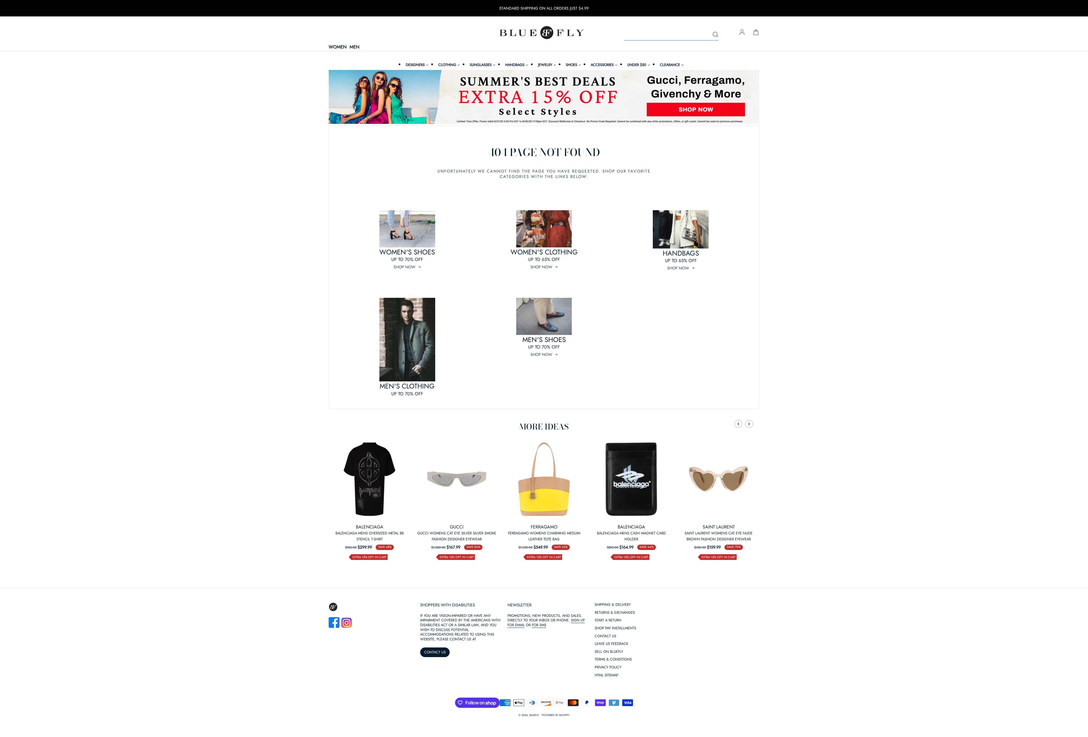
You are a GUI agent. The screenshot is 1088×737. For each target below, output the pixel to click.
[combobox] (671, 35)
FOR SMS (539, 625)
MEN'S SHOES (544, 340)
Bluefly (534, 715)
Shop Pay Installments (615, 628)
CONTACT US (435, 652)
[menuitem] (416, 64)
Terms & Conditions (613, 659)
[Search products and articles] (715, 35)
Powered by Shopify (556, 715)
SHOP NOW (404, 267)
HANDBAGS (681, 253)
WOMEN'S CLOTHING (544, 252)
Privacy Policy (608, 667)
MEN (354, 47)
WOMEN (338, 47)
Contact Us (605, 636)
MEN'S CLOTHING (407, 386)
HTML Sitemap (606, 675)
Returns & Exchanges (615, 612)
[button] (738, 424)
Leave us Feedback (611, 644)
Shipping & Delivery (613, 604)
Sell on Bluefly (609, 651)
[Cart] (756, 32)
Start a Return (608, 620)
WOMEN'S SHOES (407, 252)
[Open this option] (369, 479)
